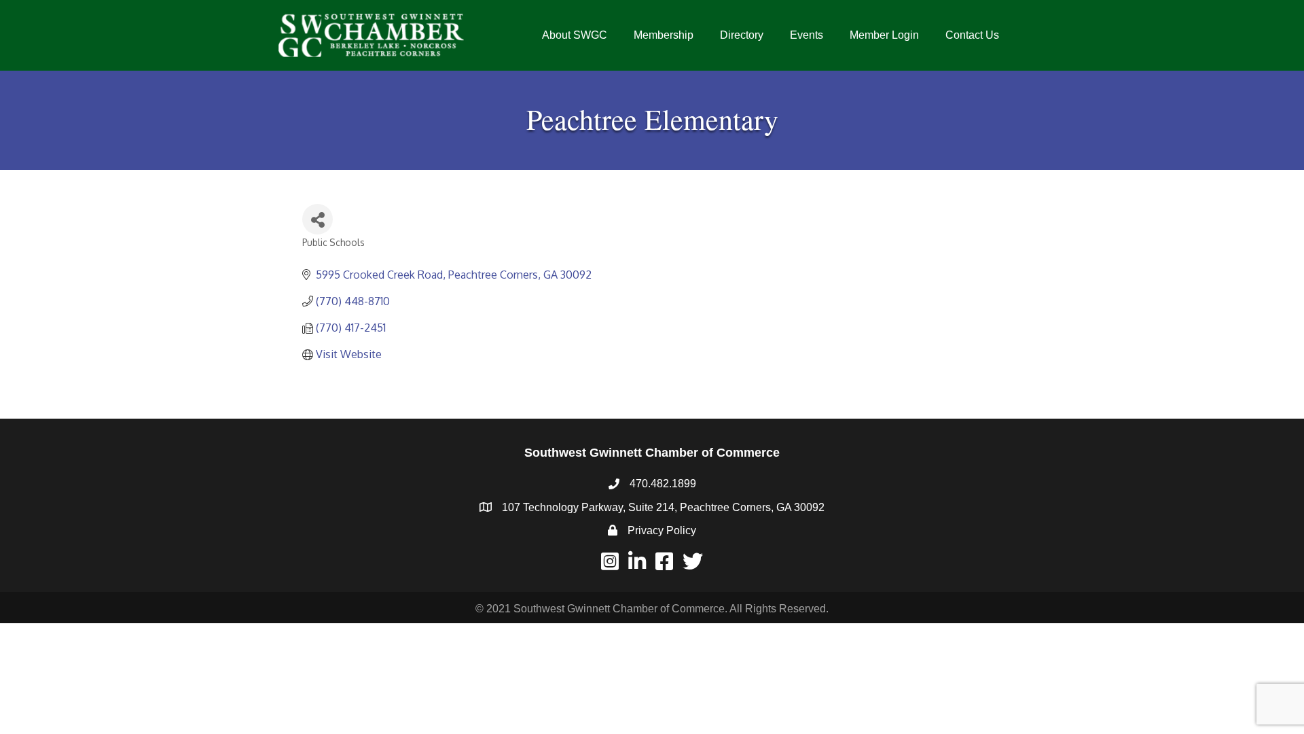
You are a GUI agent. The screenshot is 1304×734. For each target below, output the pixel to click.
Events (806, 35)
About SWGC (574, 35)
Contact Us (972, 35)
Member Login (884, 35)
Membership (663, 35)
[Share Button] (317, 219)
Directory (741, 35)
